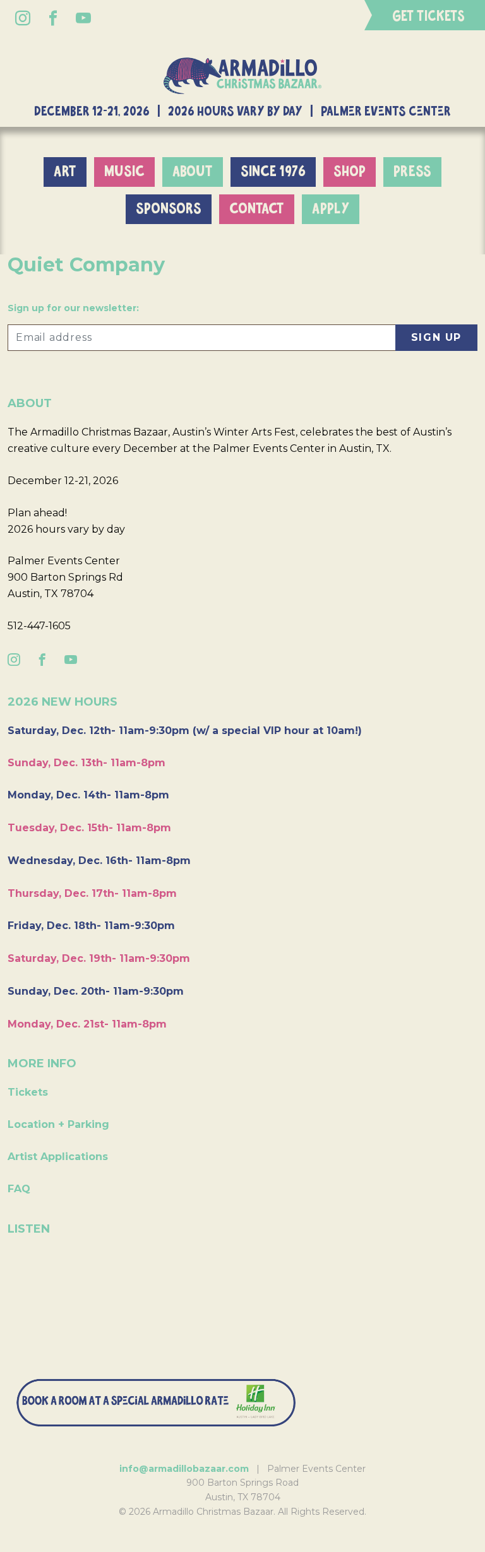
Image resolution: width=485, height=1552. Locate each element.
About (192, 172)
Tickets (28, 1092)
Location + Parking (58, 1124)
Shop (349, 172)
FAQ (19, 1189)
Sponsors (168, 209)
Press (412, 172)
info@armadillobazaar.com (184, 1468)
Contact (256, 209)
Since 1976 (273, 172)
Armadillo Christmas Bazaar (242, 75)
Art (65, 172)
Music (124, 172)
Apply (330, 209)
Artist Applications (58, 1157)
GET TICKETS (428, 16)
